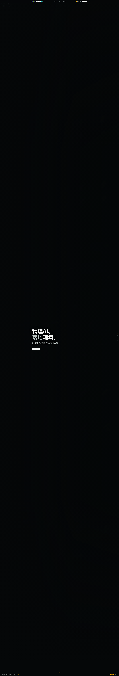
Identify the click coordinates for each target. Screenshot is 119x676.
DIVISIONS (54, 1)
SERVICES (59, 1)
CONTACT (84, 1)
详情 (18, 674)
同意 (112, 674)
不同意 (116, 674)
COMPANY (64, 1)
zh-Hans (79, 1)
